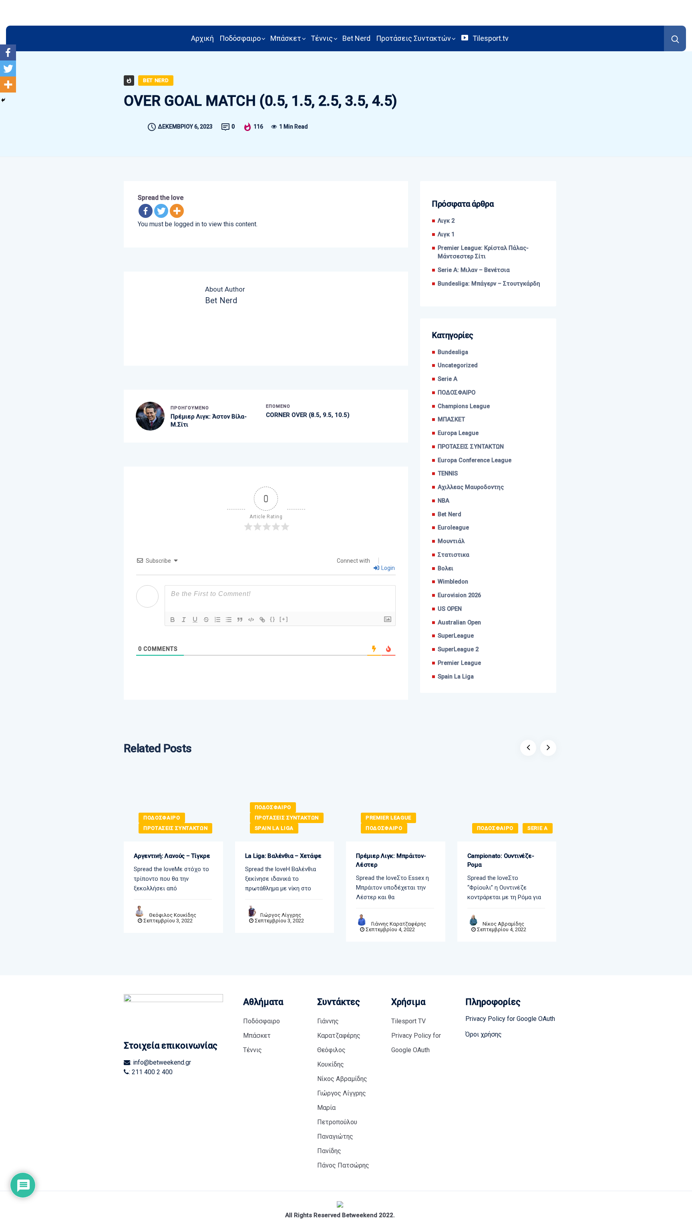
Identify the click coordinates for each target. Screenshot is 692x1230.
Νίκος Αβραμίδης (503, 924)
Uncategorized (458, 365)
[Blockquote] (239, 619)
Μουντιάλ (451, 541)
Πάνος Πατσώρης (343, 1165)
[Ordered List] (217, 619)
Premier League (459, 663)
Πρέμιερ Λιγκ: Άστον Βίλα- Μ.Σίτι (209, 420)
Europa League (458, 433)
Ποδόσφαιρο (240, 38)
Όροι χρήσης (483, 1034)
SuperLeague (456, 635)
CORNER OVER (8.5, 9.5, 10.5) (308, 415)
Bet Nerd (356, 38)
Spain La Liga (456, 676)
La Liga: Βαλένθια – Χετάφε (283, 856)
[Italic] (183, 619)
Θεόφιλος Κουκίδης (172, 915)
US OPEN (450, 609)
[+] (284, 619)
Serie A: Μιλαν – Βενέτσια (474, 270)
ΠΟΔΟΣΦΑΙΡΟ (456, 392)
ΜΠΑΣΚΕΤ (451, 419)
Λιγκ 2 (446, 220)
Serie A (447, 379)
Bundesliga (453, 352)
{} (273, 619)
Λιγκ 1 (446, 234)
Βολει (445, 568)
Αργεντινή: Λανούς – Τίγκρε (172, 856)
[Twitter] (161, 211)
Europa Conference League (474, 460)
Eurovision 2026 (459, 595)
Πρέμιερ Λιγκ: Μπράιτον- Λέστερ (391, 860)
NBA (443, 500)
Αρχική (202, 38)
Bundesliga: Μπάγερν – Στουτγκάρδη (489, 283)
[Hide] (3, 100)
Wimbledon (453, 581)
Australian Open (459, 622)
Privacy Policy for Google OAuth (416, 1043)
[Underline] (195, 619)
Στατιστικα (453, 555)
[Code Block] (251, 619)
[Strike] (206, 619)
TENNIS (448, 473)
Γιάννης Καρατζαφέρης (398, 924)
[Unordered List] (228, 619)
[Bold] (172, 619)
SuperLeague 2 (458, 649)
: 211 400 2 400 (151, 1072)
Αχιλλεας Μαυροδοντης (471, 487)
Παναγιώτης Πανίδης (335, 1144)
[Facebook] (146, 211)
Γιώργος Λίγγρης (280, 915)
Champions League (464, 406)
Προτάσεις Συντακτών (413, 38)
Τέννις (322, 38)
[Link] (262, 619)
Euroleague (453, 527)
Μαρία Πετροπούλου (337, 1115)
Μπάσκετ (285, 38)
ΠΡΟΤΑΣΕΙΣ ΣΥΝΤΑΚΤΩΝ (471, 446)
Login (387, 568)
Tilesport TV (408, 1021)
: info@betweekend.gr (160, 1062)
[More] (177, 211)
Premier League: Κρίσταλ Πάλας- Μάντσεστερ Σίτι (483, 252)
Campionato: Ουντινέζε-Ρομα (500, 860)
